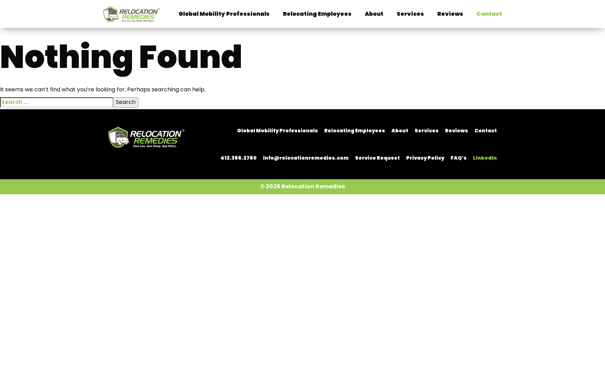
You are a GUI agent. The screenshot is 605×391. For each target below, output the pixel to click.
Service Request (377, 157)
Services (410, 14)
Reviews (450, 14)
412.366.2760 (239, 157)
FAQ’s (459, 157)
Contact (489, 14)
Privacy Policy (425, 157)
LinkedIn (485, 157)
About (374, 14)
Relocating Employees (317, 14)
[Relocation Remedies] (146, 137)
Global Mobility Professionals (224, 14)
